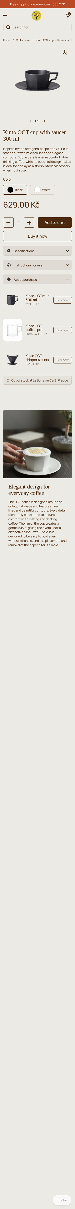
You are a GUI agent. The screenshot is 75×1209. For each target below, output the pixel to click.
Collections (23, 40)
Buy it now (37, 236)
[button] (68, 15)
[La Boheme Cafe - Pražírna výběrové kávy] (36, 15)
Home (6, 40)
